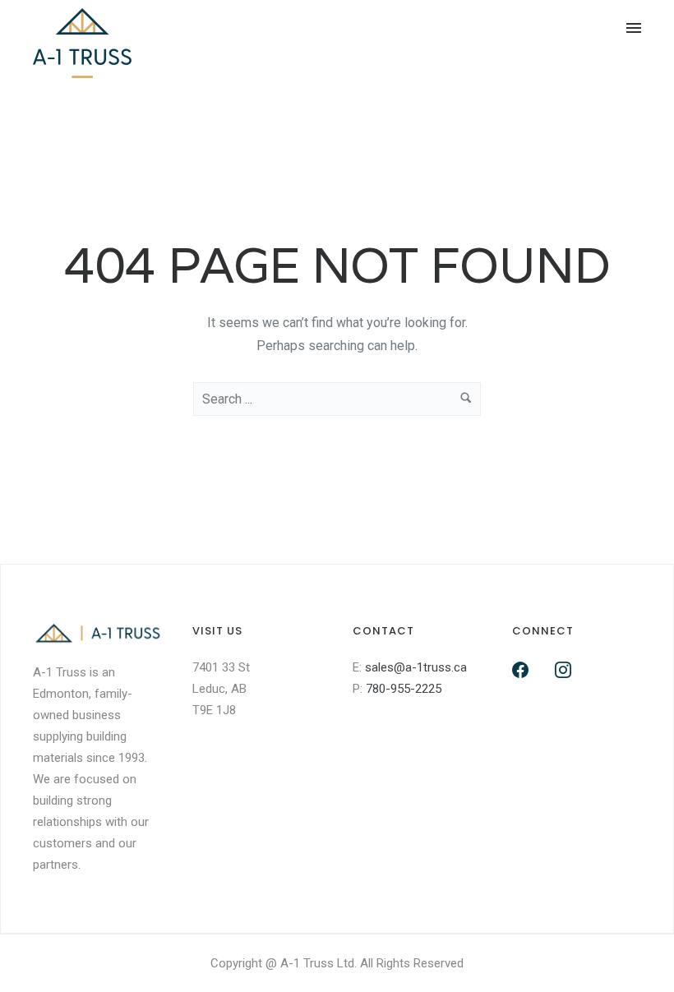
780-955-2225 (403, 688)
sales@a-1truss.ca (416, 667)
